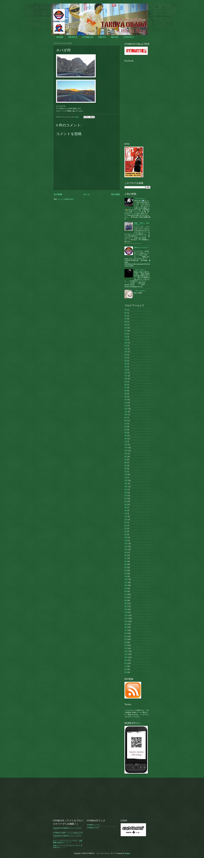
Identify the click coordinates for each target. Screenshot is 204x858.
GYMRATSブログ (93, 828)
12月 (126, 349)
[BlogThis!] (87, 117)
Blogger (127, 853)
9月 (125, 346)
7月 (125, 358)
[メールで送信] (84, 117)
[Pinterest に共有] (93, 117)
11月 (126, 376)
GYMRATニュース (93, 825)
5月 (125, 316)
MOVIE (114, 37)
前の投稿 (115, 194)
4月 (125, 325)
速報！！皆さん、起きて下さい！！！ (141, 224)
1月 (125, 331)
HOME (59, 37)
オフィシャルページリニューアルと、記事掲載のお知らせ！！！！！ (67, 841)
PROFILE (72, 37)
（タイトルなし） (140, 199)
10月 (126, 343)
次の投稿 (58, 194)
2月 (125, 328)
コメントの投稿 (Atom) (65, 199)
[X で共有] (89, 117)
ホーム (86, 194)
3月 (125, 319)
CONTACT (128, 37)
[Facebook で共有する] (91, 117)
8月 (125, 313)
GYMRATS (88, 37)
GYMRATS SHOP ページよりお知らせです (68, 833)
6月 (125, 310)
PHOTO (102, 37)
